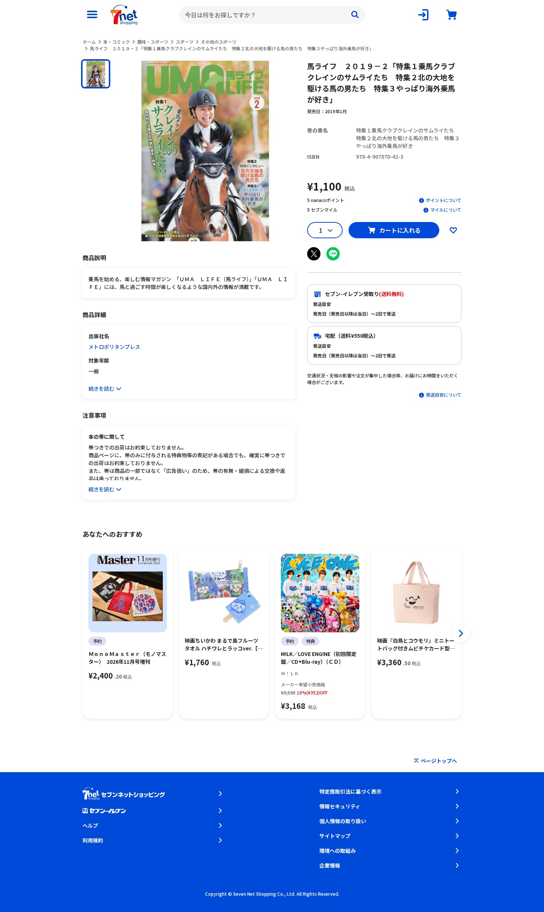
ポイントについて (443, 200)
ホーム (89, 41)
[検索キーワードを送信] (354, 15)
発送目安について (443, 394)
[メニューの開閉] (92, 14)
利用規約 (93, 840)
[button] (96, 74)
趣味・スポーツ (152, 41)
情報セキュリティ (339, 806)
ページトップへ (439, 760)
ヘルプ (90, 825)
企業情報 (329, 865)
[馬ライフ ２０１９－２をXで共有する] (313, 253)
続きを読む (101, 388)
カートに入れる (400, 230)
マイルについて (445, 209)
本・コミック (116, 41)
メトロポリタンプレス (114, 346)
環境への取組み (337, 850)
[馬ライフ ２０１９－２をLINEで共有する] (333, 253)
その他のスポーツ (218, 41)
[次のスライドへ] (461, 633)
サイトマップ (334, 835)
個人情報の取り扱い (342, 821)
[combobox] (272, 15)
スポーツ (185, 41)
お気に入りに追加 (453, 230)
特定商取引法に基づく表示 (350, 791)
